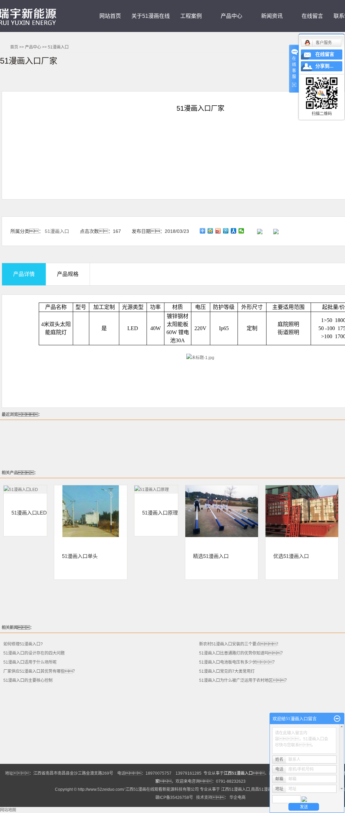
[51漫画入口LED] (25, 489)
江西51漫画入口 (235, 789)
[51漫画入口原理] (156, 489)
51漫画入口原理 (160, 512)
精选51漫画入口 (211, 556)
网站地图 (8, 810)
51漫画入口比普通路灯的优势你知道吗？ (242, 653)
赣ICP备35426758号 (174, 797)
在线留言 (312, 16)
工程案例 (191, 16)
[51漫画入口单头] (90, 511)
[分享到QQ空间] (210, 231)
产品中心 (231, 16)
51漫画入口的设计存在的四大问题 (34, 653)
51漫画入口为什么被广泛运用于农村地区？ (244, 680)
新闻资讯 (272, 16)
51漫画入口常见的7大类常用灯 (227, 671)
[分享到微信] (241, 231)
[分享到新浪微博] (218, 231)
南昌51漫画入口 (265, 789)
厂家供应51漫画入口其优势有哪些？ (40, 671)
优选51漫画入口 (291, 556)
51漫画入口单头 (80, 556)
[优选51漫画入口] (301, 511)
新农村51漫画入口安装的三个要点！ (240, 644)
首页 (14, 47)
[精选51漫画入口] (221, 511)
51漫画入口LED (29, 512)
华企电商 (237, 797)
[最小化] (337, 718)
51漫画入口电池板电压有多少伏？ (238, 662)
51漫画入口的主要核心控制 (28, 680)
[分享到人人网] (234, 231)
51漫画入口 (58, 47)
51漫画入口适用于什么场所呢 (30, 662)
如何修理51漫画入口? (23, 644)
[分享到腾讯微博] (226, 231)
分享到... (324, 66)
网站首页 (110, 16)
